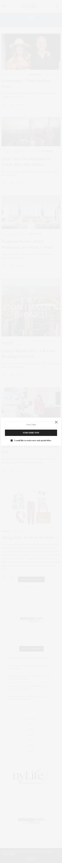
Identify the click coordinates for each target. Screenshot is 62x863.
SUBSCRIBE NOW (31, 433)
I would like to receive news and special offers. (33, 440)
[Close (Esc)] (56, 422)
